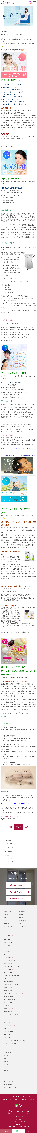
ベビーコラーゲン (9, 951)
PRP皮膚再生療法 (9, 996)
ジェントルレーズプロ (10, 1044)
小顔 (5, 1070)
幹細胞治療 (7, 1011)
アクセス (6, 921)
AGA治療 (6, 1005)
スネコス (6, 954)
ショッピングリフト (9, 960)
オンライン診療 (8, 927)
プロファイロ (7, 948)
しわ (5, 1061)
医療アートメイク (8, 981)
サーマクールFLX (8, 1026)
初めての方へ (22, 912)
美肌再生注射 (7, 1008)
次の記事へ (11, 826)
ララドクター (7, 969)
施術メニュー (11, 858)
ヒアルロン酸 (7, 945)
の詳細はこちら (11, 146)
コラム (5, 918)
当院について (8, 840)
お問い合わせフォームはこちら (18, 899)
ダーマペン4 (7, 978)
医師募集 (23, 1099)
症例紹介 (20, 918)
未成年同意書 (26, 1096)
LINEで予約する (18, 885)
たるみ (5, 1058)
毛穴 (5, 1064)
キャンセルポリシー (23, 927)
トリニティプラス (8, 1032)
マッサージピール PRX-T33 (11, 966)
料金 (5, 915)
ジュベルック (7, 957)
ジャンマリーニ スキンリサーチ (12, 993)
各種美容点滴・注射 (9, 999)
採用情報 (6, 924)
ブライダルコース (8, 1081)
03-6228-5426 (19, 1116)
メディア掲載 (8, 844)
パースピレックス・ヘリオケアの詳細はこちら (15, 632)
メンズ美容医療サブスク (10, 1087)
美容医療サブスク (9, 1084)
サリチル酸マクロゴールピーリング (13, 975)
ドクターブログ (9, 848)
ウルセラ (6, 1029)
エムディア (7, 987)
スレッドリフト (8, 963)
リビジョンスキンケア (10, 984)
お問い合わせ (22, 924)
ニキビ (5, 1067)
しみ (5, 1055)
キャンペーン (11, 861)
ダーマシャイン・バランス (15, 1041)
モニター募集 (8, 851)
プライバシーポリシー (13, 1096)
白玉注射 (4, 146)
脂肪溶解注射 (7, 939)
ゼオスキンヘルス (9, 1002)
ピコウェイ (7, 1038)
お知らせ (7, 855)
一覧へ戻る (18, 826)
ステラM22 (7, 1035)
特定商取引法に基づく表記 (10, 1099)
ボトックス (7, 942)
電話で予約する (17, 892)
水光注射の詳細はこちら (8, 341)
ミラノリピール (8, 972)
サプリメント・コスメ (10, 1014)
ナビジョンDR (8, 990)
